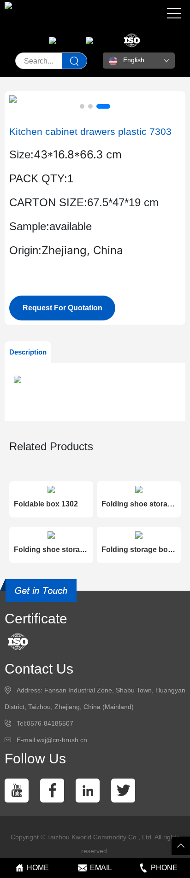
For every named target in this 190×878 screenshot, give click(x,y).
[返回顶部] (181, 846)
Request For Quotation (62, 308)
